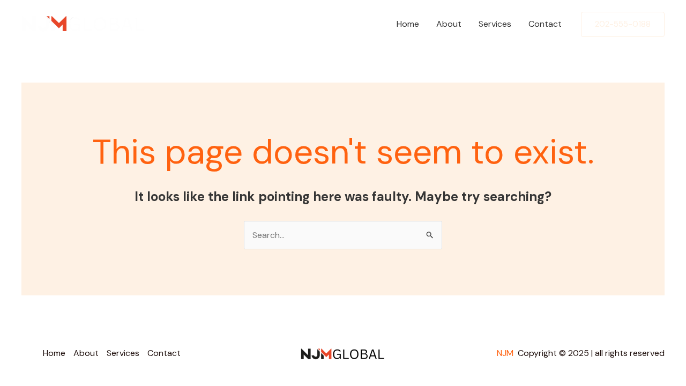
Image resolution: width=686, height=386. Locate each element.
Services (495, 23)
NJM (506, 353)
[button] (623, 24)
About (448, 23)
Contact (545, 23)
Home (408, 23)
